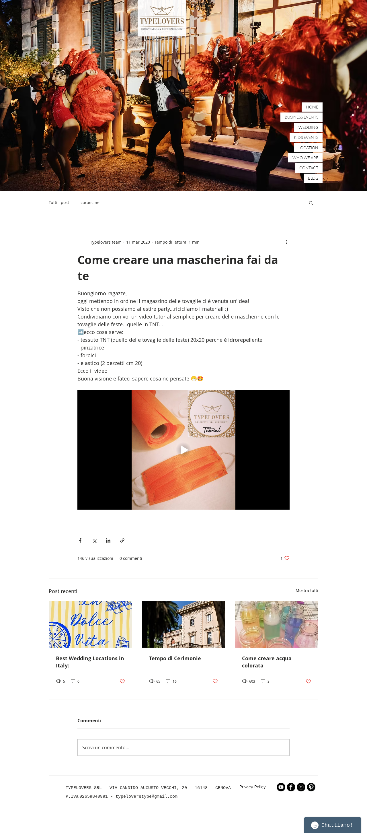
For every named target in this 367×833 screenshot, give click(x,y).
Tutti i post (59, 202)
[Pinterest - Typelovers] (311, 787)
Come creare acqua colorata (267, 662)
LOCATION (308, 147)
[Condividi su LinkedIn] (108, 540)
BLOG (313, 178)
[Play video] (183, 450)
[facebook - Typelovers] (291, 787)
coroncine (90, 202)
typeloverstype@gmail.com (146, 796)
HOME (312, 106)
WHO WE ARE (305, 157)
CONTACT (308, 167)
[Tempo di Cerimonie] (183, 624)
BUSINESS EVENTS (301, 116)
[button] (311, 202)
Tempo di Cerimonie (175, 658)
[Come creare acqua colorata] (276, 624)
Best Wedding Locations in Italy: (90, 662)
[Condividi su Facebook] (80, 540)
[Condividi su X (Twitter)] (94, 540)
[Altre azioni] (286, 241)
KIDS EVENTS (306, 137)
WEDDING (308, 127)
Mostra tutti (307, 590)
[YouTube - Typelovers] (281, 787)
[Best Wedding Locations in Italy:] (90, 624)
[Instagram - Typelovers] (301, 787)
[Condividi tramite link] (122, 540)
